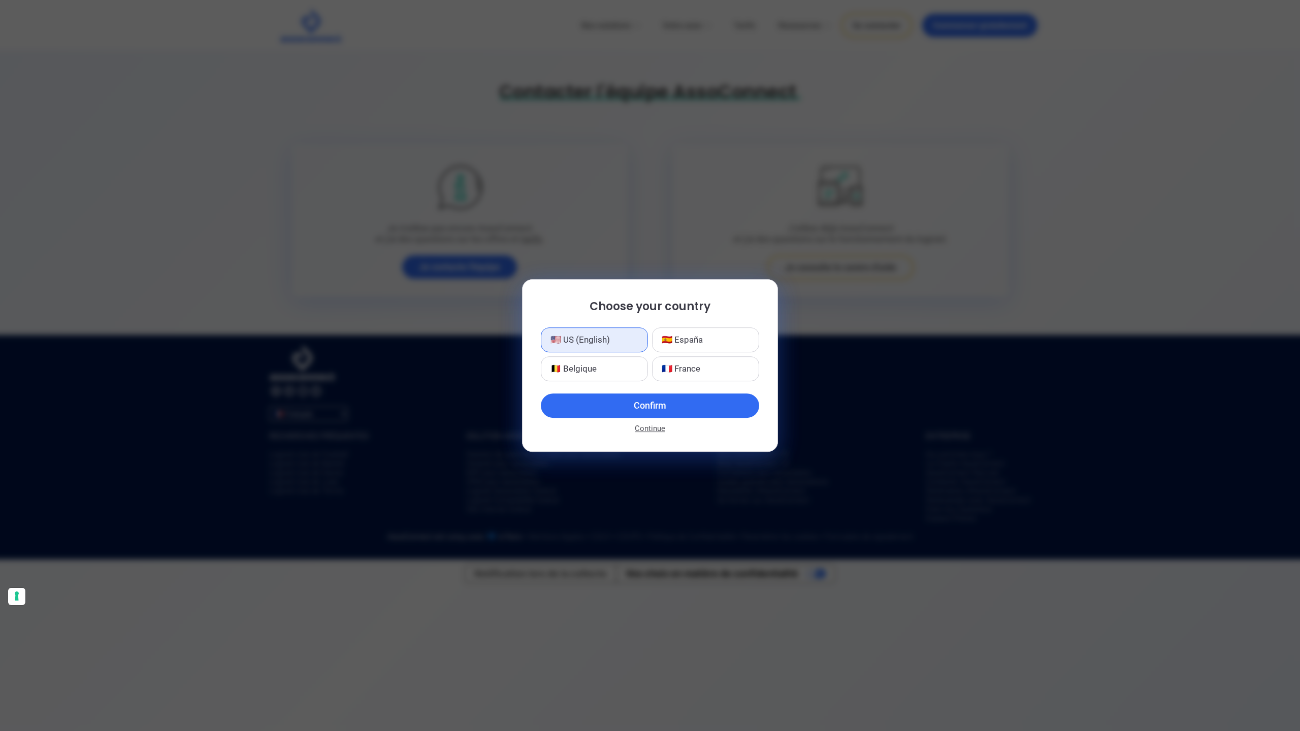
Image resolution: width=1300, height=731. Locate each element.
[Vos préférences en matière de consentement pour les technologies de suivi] (16, 596)
